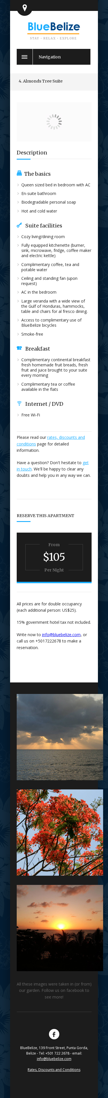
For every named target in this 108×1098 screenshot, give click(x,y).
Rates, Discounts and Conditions (54, 1069)
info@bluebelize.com (61, 634)
